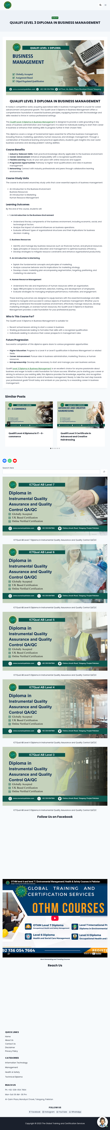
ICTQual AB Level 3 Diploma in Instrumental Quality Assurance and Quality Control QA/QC (55, 810)
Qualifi (55, 18)
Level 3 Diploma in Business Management (32, 368)
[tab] (50, 448)
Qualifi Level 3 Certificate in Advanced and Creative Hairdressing (76, 436)
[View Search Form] (100, 5)
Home (8, 1036)
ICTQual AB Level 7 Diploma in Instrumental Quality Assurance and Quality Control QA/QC (55, 540)
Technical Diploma (14, 1077)
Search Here (8, 468)
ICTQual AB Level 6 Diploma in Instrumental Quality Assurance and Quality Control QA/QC (55, 607)
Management (11, 1067)
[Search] (104, 471)
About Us (9, 1040)
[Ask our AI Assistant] (102, 1122)
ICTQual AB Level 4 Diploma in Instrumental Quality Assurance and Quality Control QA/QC (55, 742)
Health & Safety (12, 1072)
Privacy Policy (11, 1051)
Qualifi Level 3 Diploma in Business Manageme (31, 122)
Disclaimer (10, 1047)
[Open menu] (105, 5)
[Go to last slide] (8, 424)
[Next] (101, 424)
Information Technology (16, 1062)
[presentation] (29, 414)
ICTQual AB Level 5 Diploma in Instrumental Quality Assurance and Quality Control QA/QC (55, 675)
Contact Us (10, 1044)
